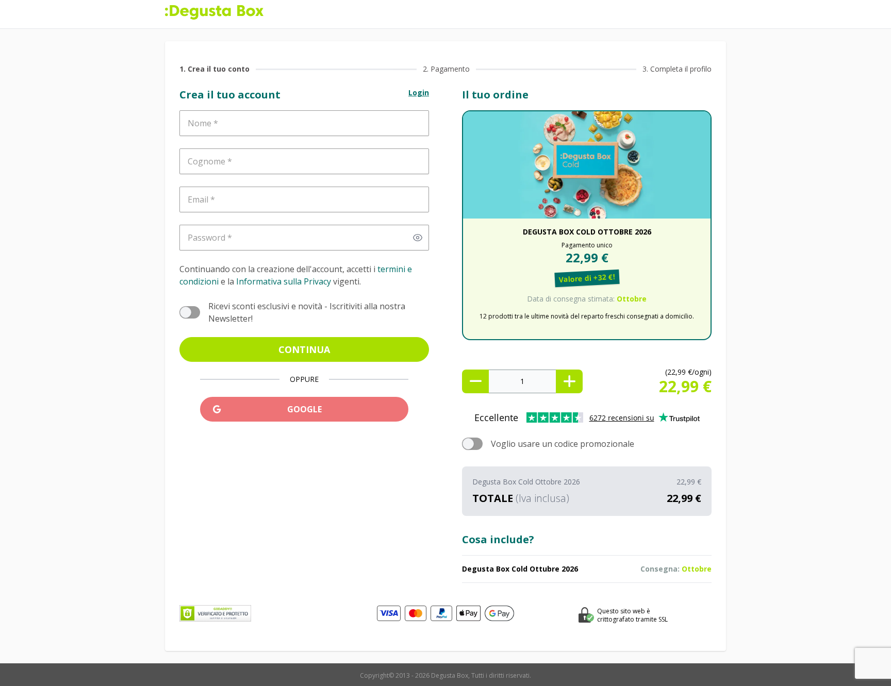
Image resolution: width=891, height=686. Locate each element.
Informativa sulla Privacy (283, 281)
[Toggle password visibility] (417, 237)
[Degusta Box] (214, 12)
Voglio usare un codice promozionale (562, 443)
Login (418, 92)
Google (304, 409)
